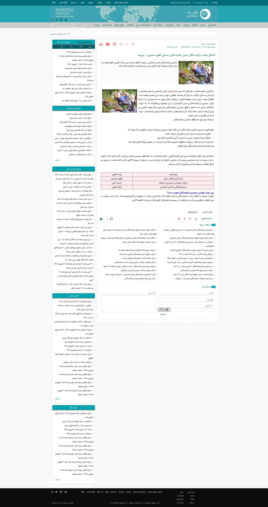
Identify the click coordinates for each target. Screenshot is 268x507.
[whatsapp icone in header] (190, 218)
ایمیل (209, 300)
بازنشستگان (172, 91)
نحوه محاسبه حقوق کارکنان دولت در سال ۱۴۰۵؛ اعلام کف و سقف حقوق (75, 213)
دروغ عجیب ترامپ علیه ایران (81, 72)
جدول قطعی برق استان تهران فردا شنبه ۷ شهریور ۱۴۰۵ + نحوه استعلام (74, 384)
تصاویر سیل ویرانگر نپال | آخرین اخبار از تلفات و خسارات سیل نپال (74, 205)
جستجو (90, 2)
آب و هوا (74, 2)
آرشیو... (57, 160)
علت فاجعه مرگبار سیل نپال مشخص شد (77, 88)
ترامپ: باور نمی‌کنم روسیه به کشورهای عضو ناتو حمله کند (74, 78)
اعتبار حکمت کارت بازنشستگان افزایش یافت (139, 258)
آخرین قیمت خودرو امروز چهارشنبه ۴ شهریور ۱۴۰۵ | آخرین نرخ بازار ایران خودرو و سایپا (73, 265)
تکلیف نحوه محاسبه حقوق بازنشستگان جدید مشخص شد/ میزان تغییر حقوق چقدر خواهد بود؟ (130, 232)
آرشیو (82, 2)
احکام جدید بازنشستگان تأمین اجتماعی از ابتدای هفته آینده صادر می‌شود (128, 238)
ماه (71, 46)
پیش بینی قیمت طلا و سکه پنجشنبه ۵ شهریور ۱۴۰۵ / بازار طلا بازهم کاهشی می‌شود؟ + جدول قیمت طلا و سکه (75, 231)
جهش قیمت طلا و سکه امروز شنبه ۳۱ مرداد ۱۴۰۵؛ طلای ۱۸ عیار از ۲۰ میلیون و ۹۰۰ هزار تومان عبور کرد (74, 176)
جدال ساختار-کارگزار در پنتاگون (80, 154)
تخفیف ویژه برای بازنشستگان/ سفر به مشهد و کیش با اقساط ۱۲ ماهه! (129, 266)
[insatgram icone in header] (52, 20)
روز (90, 46)
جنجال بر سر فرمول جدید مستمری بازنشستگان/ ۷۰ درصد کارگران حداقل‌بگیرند (190, 244)
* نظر (151, 293)
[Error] (100, 219)
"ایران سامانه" (57, 502)
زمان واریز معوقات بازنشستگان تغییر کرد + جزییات (194, 278)
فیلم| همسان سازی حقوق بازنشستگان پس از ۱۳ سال (193, 274)
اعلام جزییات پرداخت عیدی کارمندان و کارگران (138, 270)
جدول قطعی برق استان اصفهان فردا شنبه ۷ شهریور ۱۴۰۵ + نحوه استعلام (76, 472)
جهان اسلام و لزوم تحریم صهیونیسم (78, 68)
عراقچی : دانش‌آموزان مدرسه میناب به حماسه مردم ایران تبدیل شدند (75, 307)
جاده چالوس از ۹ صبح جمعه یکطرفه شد (77, 100)
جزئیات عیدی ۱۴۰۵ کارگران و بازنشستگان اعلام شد (136, 250)
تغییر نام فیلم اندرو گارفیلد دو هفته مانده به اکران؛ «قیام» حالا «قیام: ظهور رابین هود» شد (73, 257)
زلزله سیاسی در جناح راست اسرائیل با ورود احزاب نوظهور (74, 356)
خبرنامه (108, 2)
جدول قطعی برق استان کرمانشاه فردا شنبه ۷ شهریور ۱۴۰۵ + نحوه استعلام (76, 58)
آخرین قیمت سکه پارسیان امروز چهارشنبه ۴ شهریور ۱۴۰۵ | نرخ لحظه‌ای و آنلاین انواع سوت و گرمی (75, 276)
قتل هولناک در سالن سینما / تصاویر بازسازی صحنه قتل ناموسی (75, 193)
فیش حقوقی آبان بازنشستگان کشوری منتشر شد (137, 254)
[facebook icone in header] (184, 218)
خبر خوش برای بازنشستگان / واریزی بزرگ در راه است (193, 266)
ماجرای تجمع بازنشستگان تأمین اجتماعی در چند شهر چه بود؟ (190, 262)
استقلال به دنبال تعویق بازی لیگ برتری (77, 337)
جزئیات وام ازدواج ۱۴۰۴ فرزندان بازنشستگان (197, 270)
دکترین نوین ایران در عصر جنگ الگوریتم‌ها (76, 84)
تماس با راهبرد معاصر (121, 2)
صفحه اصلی (212, 25)
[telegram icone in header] (65, 20)
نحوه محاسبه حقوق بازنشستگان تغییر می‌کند (138, 242)
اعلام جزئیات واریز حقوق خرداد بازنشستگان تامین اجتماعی (191, 238)
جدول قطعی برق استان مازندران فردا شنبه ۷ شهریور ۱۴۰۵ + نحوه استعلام (76, 376)
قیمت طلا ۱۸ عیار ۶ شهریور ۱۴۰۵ (80, 64)
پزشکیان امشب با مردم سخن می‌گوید (77, 362)
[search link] (52, 25)
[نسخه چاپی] (100, 44)
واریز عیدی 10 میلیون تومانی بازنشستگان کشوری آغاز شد (191, 250)
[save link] (114, 44)
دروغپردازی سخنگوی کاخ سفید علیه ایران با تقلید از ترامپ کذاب (74, 315)
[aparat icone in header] (61, 20)
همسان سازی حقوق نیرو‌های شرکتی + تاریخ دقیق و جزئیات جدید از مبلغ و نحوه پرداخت (73, 249)
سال (61, 46)
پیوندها (99, 2)
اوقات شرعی (63, 2)
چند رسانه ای (107, 25)
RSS (53, 2)
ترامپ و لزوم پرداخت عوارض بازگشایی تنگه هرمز (73, 142)
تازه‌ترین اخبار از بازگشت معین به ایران (77, 186)
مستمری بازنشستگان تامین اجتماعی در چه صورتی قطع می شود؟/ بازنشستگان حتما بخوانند (189, 232)
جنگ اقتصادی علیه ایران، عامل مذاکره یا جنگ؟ (74, 134)
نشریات (97, 25)
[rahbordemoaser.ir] (200, 14)
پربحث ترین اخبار (63, 42)
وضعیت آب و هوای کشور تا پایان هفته (77, 182)
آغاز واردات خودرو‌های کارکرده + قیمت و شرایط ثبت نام (75, 221)
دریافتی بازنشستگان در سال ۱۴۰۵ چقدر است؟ (196, 254)
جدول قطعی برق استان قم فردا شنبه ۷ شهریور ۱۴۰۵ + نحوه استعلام (75, 392)
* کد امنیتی (209, 306)
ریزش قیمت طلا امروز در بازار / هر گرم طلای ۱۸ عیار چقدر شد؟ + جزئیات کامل (74, 286)
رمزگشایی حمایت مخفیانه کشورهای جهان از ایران (73, 138)
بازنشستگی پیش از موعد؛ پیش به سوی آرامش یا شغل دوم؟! (190, 258)
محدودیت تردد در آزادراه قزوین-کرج (78, 342)
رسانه (203, 44)
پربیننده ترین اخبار (84, 42)
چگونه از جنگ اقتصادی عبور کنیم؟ (79, 130)
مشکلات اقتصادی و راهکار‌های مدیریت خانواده (74, 150)
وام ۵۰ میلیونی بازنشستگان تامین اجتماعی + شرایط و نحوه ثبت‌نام (130, 274)
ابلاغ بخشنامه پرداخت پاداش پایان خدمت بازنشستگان (135, 262)
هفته (81, 46)
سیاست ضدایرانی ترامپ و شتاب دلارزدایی (76, 146)
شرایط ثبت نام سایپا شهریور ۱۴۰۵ (79, 52)
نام (210, 293)
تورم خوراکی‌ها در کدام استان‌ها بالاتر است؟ (75, 301)
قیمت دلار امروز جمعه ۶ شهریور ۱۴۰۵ (78, 346)
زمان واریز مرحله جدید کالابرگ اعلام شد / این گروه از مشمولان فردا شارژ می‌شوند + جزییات (75, 241)
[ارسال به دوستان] (108, 44)
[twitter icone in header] (56, 20)
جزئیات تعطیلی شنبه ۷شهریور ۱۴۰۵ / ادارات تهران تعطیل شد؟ (52, 34)
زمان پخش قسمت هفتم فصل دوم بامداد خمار (74, 199)
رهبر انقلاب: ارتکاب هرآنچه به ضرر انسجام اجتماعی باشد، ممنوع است (73, 323)
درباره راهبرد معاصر (139, 492)
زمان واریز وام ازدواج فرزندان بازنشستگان (140, 278)
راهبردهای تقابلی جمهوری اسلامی (79, 114)
